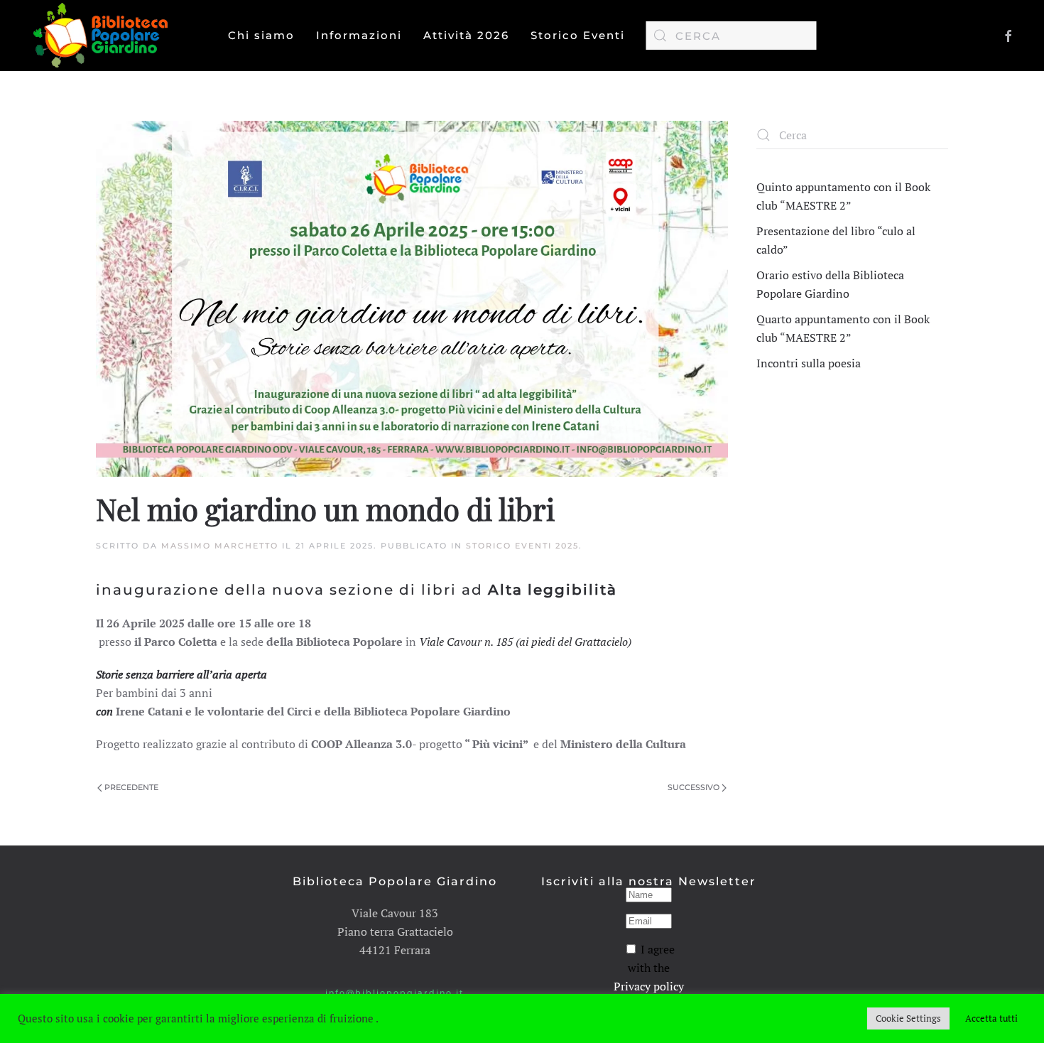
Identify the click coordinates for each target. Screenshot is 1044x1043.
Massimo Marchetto (219, 546)
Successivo (693, 787)
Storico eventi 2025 (522, 546)
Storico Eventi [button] (578, 35)
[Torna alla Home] (103, 35)
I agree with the (649, 967)
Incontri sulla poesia (808, 363)
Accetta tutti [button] (991, 1018)
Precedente (131, 787)
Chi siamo (261, 35)
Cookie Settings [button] (908, 1018)
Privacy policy (649, 986)
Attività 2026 (466, 35)
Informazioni (359, 35)
